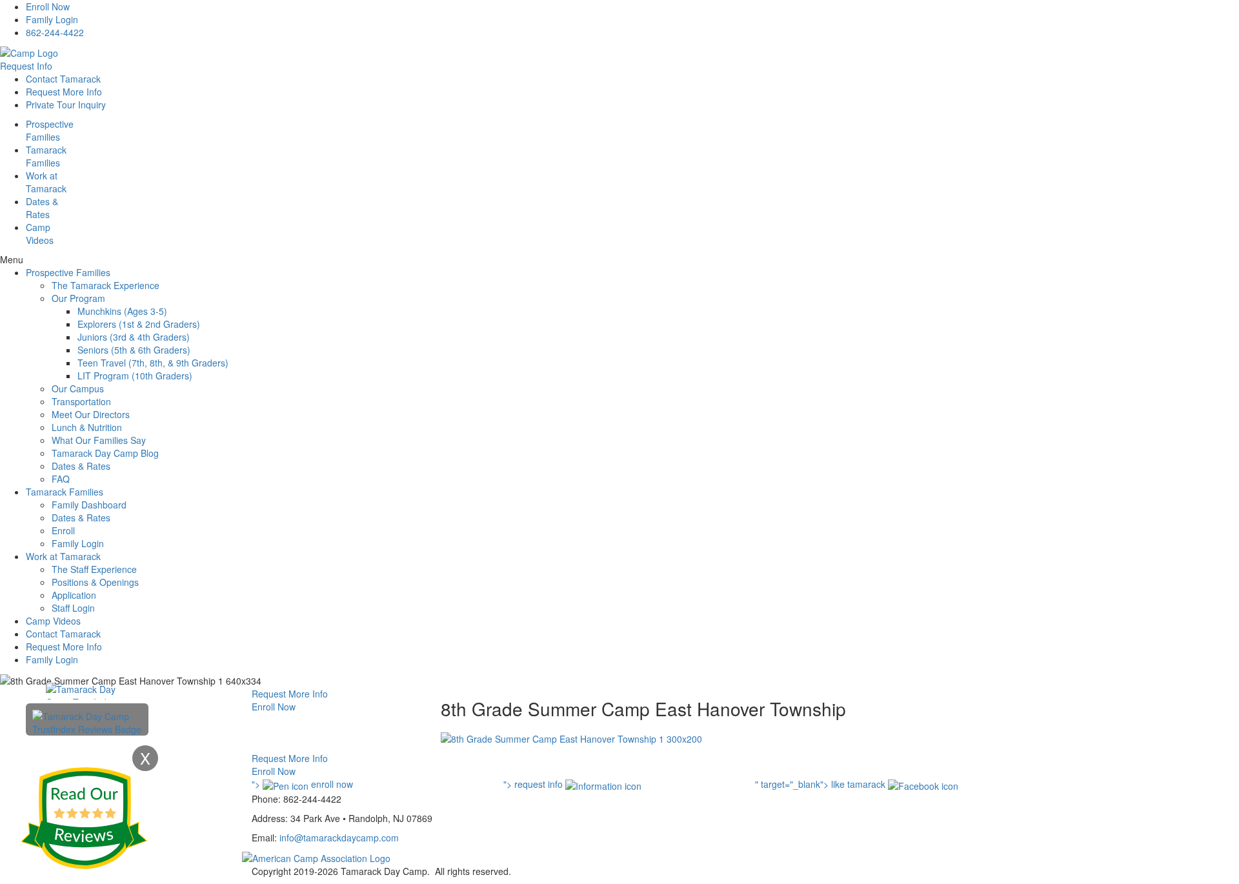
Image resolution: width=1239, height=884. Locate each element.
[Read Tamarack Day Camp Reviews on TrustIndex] (87, 721)
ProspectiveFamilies (50, 130)
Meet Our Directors (91, 414)
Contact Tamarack (63, 78)
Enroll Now (48, 6)
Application (74, 594)
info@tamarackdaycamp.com (339, 837)
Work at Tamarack (63, 556)
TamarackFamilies (46, 156)
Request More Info (64, 91)
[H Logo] (29, 51)
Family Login (52, 19)
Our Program (78, 298)
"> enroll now (302, 784)
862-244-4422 (55, 32)
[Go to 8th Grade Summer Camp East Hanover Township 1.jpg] (571, 737)
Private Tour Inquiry (66, 104)
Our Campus (78, 388)
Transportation (81, 401)
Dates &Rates (42, 208)
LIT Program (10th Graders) (134, 375)
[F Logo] (316, 856)
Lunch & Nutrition (87, 427)
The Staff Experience (94, 569)
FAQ (61, 478)
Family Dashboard (89, 504)
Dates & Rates (81, 465)
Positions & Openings (95, 582)
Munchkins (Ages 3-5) (122, 311)
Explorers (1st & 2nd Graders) (138, 323)
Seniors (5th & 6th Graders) (133, 349)
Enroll (63, 530)
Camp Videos (40, 233)
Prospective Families (68, 272)
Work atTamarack (46, 182)
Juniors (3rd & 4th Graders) (133, 336)
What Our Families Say (99, 440)
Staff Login (73, 607)
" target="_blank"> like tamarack (821, 784)
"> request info (534, 784)
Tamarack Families (64, 491)
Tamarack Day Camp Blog (105, 453)
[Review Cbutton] (83, 818)
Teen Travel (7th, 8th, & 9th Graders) (152, 362)
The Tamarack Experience (105, 285)
